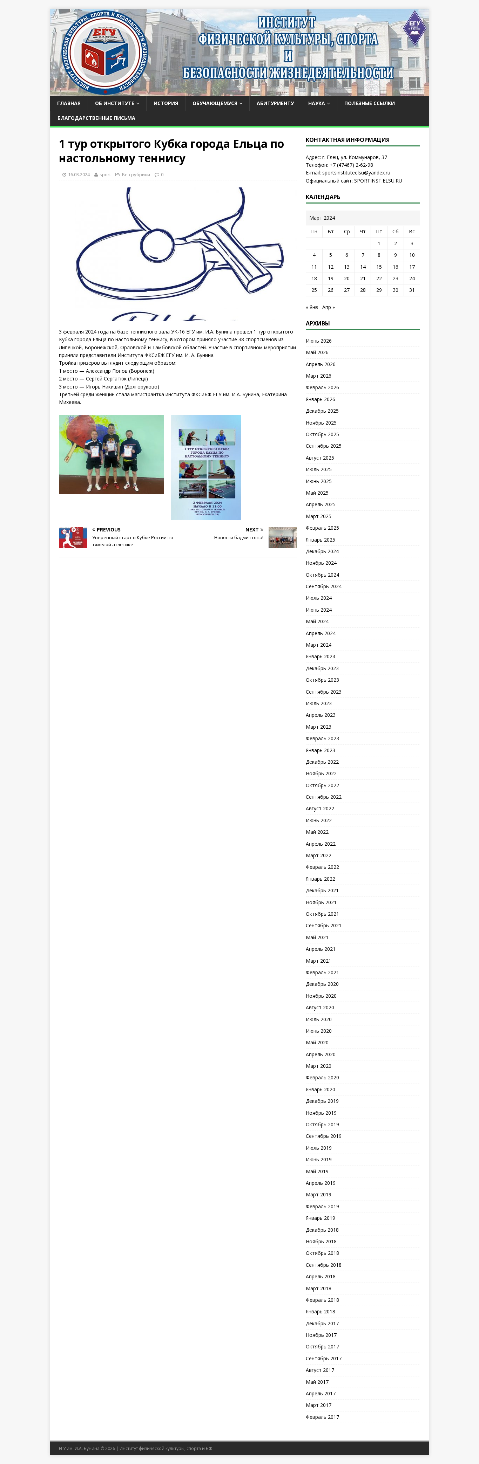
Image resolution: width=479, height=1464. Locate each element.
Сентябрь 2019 (324, 1136)
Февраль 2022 (322, 867)
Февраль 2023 (322, 738)
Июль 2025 (319, 469)
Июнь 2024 (319, 609)
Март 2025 (318, 516)
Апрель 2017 (321, 1393)
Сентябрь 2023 (324, 691)
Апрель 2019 (321, 1183)
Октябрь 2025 (322, 434)
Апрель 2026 (321, 364)
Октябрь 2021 (322, 913)
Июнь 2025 (319, 481)
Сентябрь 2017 (324, 1358)
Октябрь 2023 (322, 679)
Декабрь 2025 (322, 410)
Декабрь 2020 (322, 984)
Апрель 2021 (321, 949)
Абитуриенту (275, 103)
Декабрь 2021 (322, 890)
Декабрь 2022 (322, 761)
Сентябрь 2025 (324, 445)
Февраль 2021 (322, 972)
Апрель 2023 (321, 715)
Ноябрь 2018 (321, 1241)
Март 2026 (318, 375)
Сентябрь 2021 (324, 925)
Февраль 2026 (322, 387)
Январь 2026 (320, 399)
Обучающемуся (215, 103)
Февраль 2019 (322, 1206)
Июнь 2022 (319, 820)
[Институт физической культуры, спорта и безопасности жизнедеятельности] (239, 92)
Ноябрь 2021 (321, 902)
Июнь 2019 (319, 1159)
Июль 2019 (319, 1148)
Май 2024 (317, 621)
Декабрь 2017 (322, 1323)
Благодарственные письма (96, 118)
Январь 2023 (320, 750)
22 (379, 278)
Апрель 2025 (321, 504)
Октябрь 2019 (322, 1124)
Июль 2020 (319, 1019)
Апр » (328, 307)
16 (395, 266)
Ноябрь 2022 (321, 773)
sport (105, 174)
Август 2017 (320, 1370)
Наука (316, 103)
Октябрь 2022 (322, 785)
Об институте (114, 103)
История (166, 103)
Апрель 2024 (321, 633)
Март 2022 (318, 855)
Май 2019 (317, 1171)
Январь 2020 (320, 1089)
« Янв (312, 307)
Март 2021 (318, 960)
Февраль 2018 (322, 1300)
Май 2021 (317, 937)
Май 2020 (317, 1042)
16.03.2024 (79, 174)
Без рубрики (136, 174)
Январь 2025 (320, 539)
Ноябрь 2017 (321, 1335)
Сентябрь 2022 (324, 796)
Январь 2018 (320, 1311)
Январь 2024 (320, 656)
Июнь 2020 (319, 1030)
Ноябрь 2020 (321, 995)
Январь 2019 (320, 1218)
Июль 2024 (319, 597)
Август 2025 (320, 457)
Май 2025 (317, 492)
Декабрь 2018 (322, 1229)
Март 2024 (318, 644)
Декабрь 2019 (322, 1101)
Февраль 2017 (322, 1417)
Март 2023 (318, 726)
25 (314, 290)
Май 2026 (317, 352)
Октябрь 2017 (322, 1346)
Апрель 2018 (321, 1276)
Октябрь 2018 (322, 1253)
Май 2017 (317, 1382)
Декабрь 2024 (322, 551)
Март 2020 (318, 1066)
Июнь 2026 (319, 340)
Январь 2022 (320, 878)
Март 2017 (318, 1405)
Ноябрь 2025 (321, 422)
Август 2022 (320, 808)
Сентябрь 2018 (324, 1265)
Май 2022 (317, 832)
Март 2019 (318, 1194)
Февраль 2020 (322, 1077)
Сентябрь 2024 (324, 586)
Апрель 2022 (321, 843)
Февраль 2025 (322, 527)
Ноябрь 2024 (321, 562)
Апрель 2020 (321, 1054)
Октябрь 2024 (322, 574)
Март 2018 (318, 1288)
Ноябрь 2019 (321, 1112)
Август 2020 (320, 1007)
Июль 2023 (319, 703)
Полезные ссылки (369, 103)
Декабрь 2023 (322, 668)
